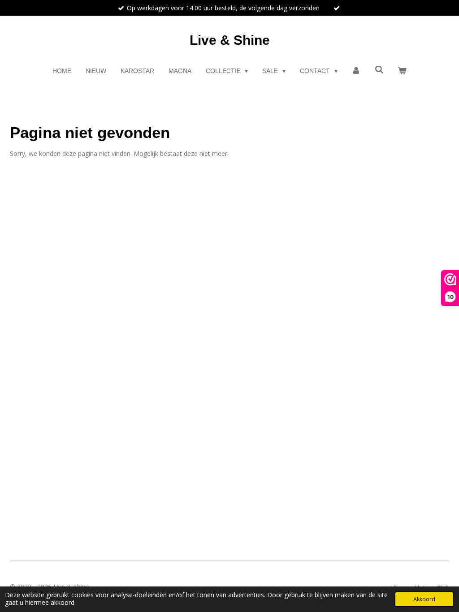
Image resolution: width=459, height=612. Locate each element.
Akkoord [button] (424, 599)
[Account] (356, 71)
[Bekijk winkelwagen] (402, 71)
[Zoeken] (379, 70)
